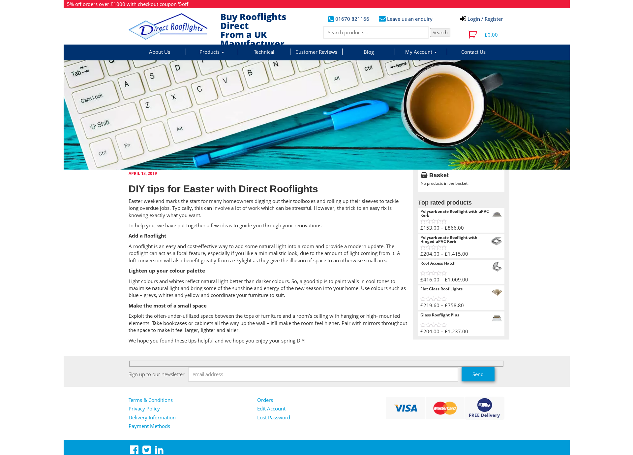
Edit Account (271, 408)
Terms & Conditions (151, 400)
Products (210, 52)
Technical (264, 52)
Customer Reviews (316, 52)
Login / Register (484, 19)
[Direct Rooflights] (172, 26)
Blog (369, 52)
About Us (159, 52)
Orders (265, 400)
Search (440, 32)
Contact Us (473, 52)
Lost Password (273, 417)
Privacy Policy (144, 408)
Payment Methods (149, 426)
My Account (419, 52)
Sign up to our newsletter (157, 374)
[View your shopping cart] (473, 34)
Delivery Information (152, 417)
